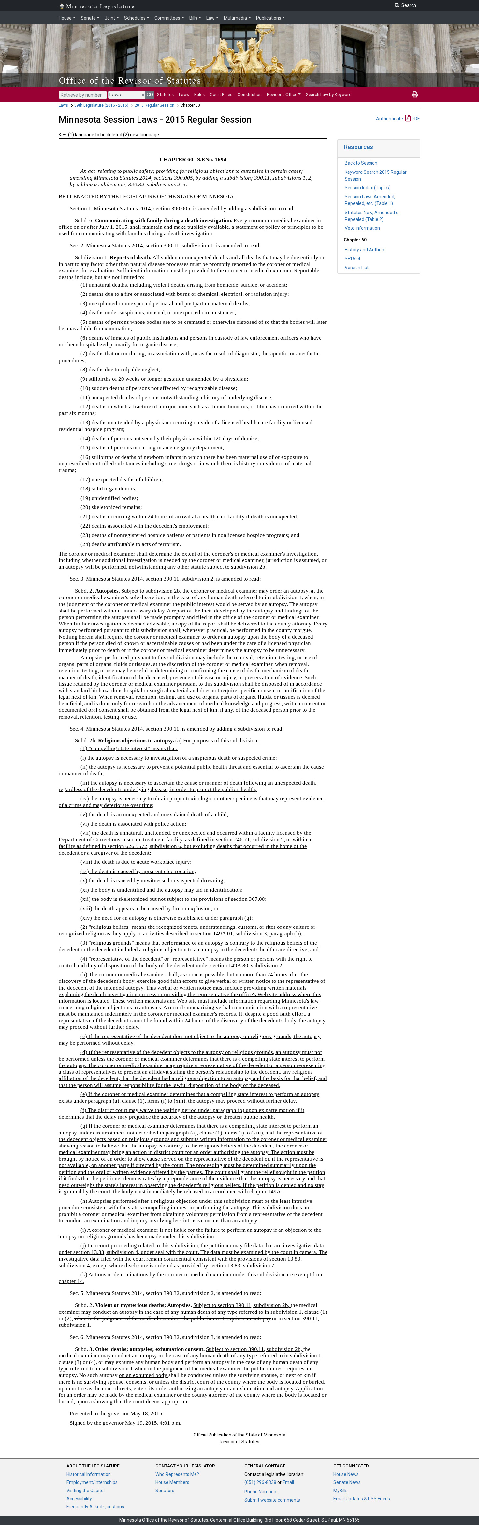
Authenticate (389, 118)
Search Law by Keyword (329, 94)
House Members (172, 1482)
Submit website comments (272, 1500)
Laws (184, 94)
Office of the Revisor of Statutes (130, 80)
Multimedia (235, 18)
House (65, 18)
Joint (110, 18)
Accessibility (79, 1498)
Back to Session (361, 163)
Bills (193, 18)
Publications (268, 18)
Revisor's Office (282, 94)
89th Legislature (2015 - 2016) (101, 105)
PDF (415, 118)
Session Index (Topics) (368, 187)
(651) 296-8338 (260, 1482)
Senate (88, 18)
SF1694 (352, 258)
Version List (357, 267)
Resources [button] (358, 147)
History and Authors (365, 249)
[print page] (414, 94)
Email (288, 1482)
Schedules (135, 18)
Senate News (347, 1482)
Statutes (165, 94)
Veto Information (362, 228)
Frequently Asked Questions (95, 1506)
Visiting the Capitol (85, 1490)
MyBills (340, 1490)
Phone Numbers (261, 1491)
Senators (164, 1490)
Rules (199, 94)
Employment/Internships (92, 1482)
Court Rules (221, 94)
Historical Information (88, 1474)
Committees (167, 18)
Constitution (250, 94)
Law (210, 18)
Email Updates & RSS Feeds (361, 1498)
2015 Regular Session (154, 105)
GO (150, 95)
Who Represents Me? (177, 1474)
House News (346, 1474)
